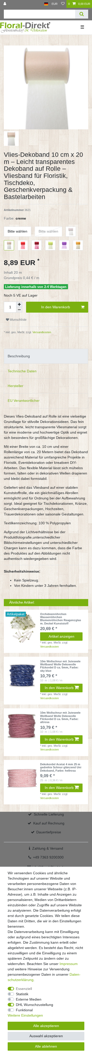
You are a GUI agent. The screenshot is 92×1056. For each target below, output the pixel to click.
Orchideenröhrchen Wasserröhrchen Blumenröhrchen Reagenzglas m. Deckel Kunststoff (60, 619)
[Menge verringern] (19, 310)
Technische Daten (22, 371)
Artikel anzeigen (61, 636)
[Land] (46, 4)
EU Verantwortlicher (24, 401)
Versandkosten (41, 332)
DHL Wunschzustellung (34, 1005)
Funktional (24, 1010)
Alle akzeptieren (46, 1026)
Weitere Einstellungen (25, 1015)
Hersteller (15, 386)
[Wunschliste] (62, 4)
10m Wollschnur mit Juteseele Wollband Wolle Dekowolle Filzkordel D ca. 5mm (60, 666)
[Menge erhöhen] (19, 304)
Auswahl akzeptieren (46, 1036)
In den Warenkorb (55, 307)
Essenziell (24, 989)
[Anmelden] (5, 4)
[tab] (46, 356)
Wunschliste (18, 320)
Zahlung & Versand (47, 848)
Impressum (69, 964)
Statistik (22, 994)
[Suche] (81, 14)
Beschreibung (19, 356)
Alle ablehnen (46, 1046)
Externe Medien (28, 999)
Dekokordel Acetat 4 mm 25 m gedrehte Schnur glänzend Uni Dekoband (60, 767)
